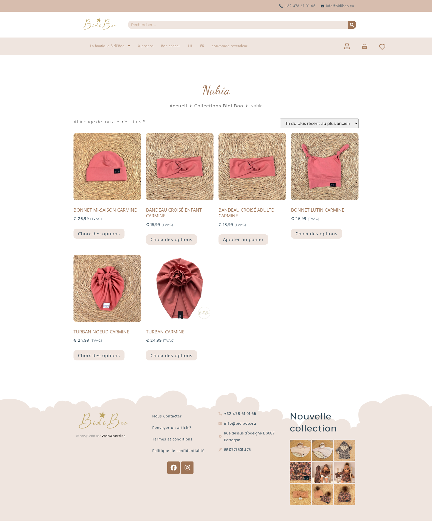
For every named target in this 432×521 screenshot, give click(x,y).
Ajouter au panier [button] (243, 239)
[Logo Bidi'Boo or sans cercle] (99, 24)
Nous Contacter (167, 416)
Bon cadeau (170, 45)
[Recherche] (352, 25)
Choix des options (99, 234)
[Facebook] (173, 467)
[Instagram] (187, 467)
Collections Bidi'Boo (218, 105)
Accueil (178, 105)
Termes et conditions (172, 439)
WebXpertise (114, 436)
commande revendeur (230, 45)
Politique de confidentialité (178, 450)
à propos (146, 45)
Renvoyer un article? (171, 427)
